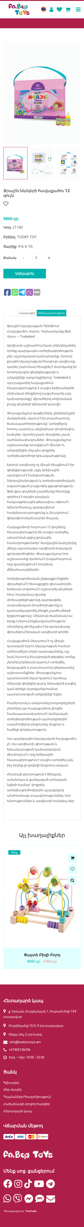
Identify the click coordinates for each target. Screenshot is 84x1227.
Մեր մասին (12, 1089)
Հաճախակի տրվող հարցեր (26, 1104)
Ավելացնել (24, 273)
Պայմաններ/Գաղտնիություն (27, 1097)
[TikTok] (28, 1186)
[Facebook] (7, 1186)
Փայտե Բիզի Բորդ (42, 955)
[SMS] (39, 1201)
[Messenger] (28, 1201)
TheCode (31, 1211)
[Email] (50, 1201)
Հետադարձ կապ (17, 1111)
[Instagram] (18, 1186)
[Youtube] (39, 1186)
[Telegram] (50, 1186)
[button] (75, 163)
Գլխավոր (11, 1082)
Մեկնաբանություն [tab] (51, 313)
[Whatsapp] (7, 1201)
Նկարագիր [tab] (27, 313)
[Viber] (17, 1201)
